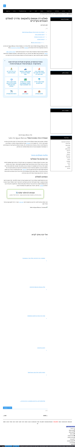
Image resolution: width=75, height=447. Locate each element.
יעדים (63, 11)
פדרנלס (68, 168)
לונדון (23, 421)
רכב (30, 11)
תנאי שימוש (70, 421)
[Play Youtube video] (25, 219)
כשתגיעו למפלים (40, 39)
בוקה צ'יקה (68, 156)
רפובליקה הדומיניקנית (15, 47)
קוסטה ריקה (42, 421)
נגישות (60, 421)
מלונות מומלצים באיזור (39, 34)
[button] (70, 426)
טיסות (41, 11)
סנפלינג (41, 185)
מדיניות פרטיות (64, 421)
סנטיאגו (68, 152)
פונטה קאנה (68, 145)
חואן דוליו (68, 157)
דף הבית (70, 13)
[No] (3, 446)
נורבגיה (29, 421)
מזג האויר (21, 202)
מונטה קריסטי (67, 166)
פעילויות (57, 11)
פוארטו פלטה (67, 148)
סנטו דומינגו (68, 143)
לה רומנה (68, 150)
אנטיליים (28, 143)
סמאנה (68, 147)
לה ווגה (68, 163)
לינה (36, 11)
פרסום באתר (55, 421)
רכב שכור (25, 169)
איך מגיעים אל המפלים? (39, 37)
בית (69, 11)
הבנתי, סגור (16, 446)
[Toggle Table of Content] (46, 28)
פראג (14, 421)
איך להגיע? (49, 11)
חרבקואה (68, 154)
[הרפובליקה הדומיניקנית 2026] (64, 6)
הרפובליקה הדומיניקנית (65, 141)
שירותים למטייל (22, 11)
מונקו (38, 421)
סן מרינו (7, 421)
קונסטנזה (26, 47)
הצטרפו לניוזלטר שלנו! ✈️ (36, 42)
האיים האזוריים (34, 421)
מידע (14, 11)
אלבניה (20, 421)
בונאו (69, 164)
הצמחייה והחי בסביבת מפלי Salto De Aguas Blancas (33, 32)
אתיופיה (26, 421)
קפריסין (17, 421)
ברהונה (68, 159)
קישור (46, 410)
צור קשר (8, 11)
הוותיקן (11, 421)
